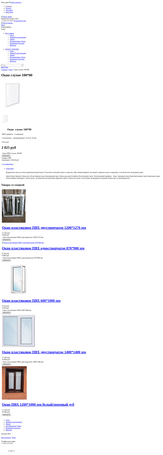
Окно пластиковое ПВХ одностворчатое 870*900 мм (43, 248)
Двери (12, 39)
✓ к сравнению (7, 164)
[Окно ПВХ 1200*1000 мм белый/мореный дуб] (14, 399)
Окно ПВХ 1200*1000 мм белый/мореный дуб (38, 404)
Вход (3, 25)
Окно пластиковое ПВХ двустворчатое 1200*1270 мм (44, 228)
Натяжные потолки (17, 43)
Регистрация (8, 23)
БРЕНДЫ (4, 67)
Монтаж (13, 45)
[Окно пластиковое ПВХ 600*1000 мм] (17, 295)
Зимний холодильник (18, 37)
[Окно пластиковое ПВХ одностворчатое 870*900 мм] (23, 243)
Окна (12, 35)
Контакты (9, 12)
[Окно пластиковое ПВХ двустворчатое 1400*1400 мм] (18, 347)
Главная (9, 6)
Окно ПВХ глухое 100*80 (12, 153)
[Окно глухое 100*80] (13, 113)
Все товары (9, 33)
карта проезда (16, 2)
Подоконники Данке (17, 41)
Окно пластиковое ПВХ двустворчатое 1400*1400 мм (44, 352)
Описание (10, 168)
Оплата (8, 8)
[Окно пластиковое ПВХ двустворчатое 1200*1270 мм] (14, 222)
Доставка (9, 10)
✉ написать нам (20, 21)
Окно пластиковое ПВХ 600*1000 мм (31, 301)
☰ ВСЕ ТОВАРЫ (12, 49)
